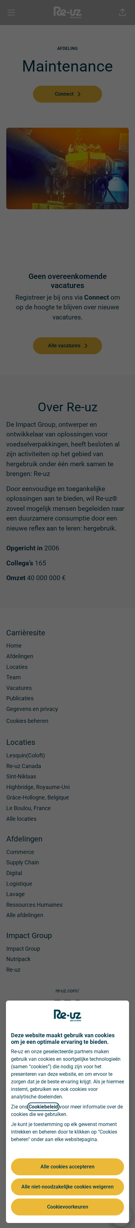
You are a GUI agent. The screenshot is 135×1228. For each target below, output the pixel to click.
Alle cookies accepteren (67, 1167)
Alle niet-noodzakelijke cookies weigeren (67, 1187)
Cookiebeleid (43, 1107)
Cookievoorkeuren (67, 1207)
